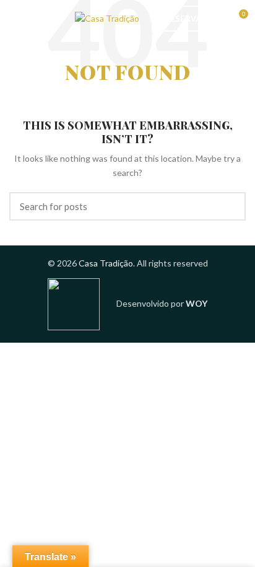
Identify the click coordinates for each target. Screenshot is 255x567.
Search (229, 206)
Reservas (186, 19)
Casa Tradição (106, 263)
